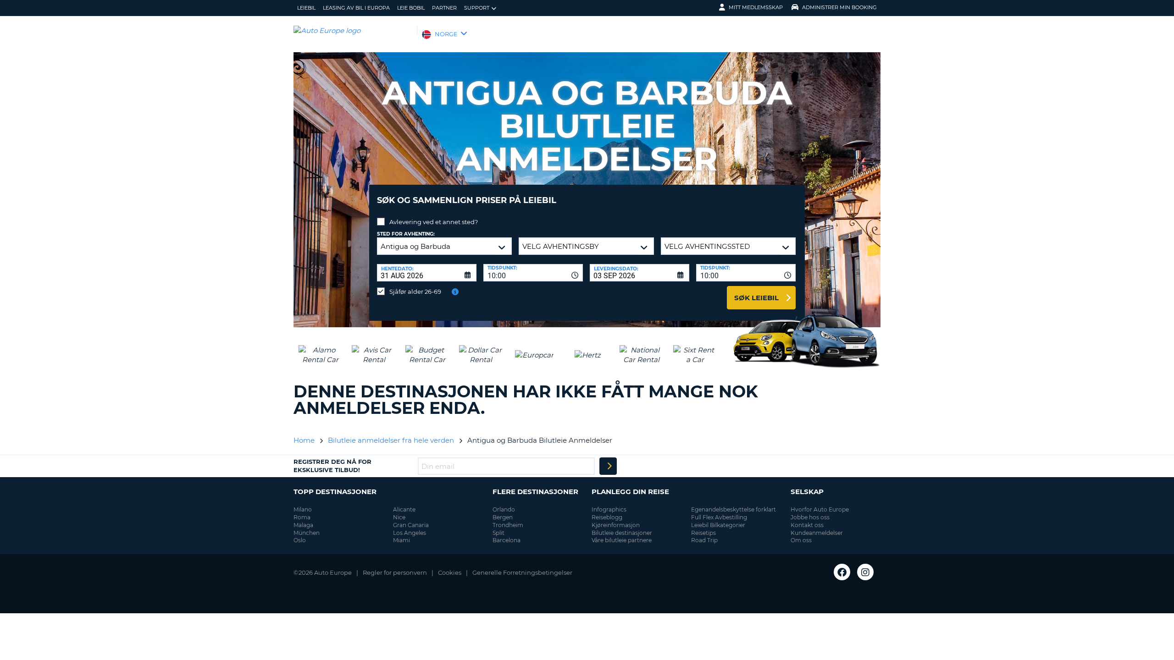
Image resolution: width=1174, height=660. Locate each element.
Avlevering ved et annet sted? (433, 222)
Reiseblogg (607, 517)
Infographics (609, 509)
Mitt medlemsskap (756, 7)
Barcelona (507, 540)
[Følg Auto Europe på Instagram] (865, 572)
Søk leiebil (756, 297)
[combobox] (533, 272)
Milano (303, 509)
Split (498, 532)
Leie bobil (411, 8)
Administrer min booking (839, 7)
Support (476, 8)
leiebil (306, 8)
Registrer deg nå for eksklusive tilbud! (332, 465)
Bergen (503, 517)
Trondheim (508, 525)
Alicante (404, 509)
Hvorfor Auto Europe (820, 509)
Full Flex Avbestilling (719, 517)
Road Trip (704, 540)
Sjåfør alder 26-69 (415, 291)
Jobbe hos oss (810, 517)
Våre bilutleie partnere (622, 540)
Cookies (449, 572)
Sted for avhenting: (406, 234)
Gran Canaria (411, 525)
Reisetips (703, 532)
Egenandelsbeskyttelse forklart (733, 509)
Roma (302, 517)
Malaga (303, 525)
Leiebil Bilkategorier (718, 525)
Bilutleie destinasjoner (622, 532)
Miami (401, 540)
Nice (399, 517)
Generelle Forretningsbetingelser (522, 572)
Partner (444, 8)
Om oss (801, 540)
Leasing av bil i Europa (356, 8)
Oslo (300, 540)
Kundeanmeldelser (817, 532)
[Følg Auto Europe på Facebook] (842, 572)
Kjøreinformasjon (616, 525)
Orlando (504, 509)
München (307, 532)
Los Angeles (409, 532)
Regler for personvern (395, 572)
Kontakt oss (807, 525)
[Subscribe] (608, 466)
